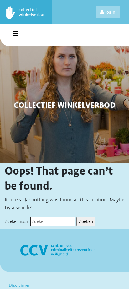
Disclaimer (19, 285)
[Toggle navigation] (15, 35)
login (110, 12)
